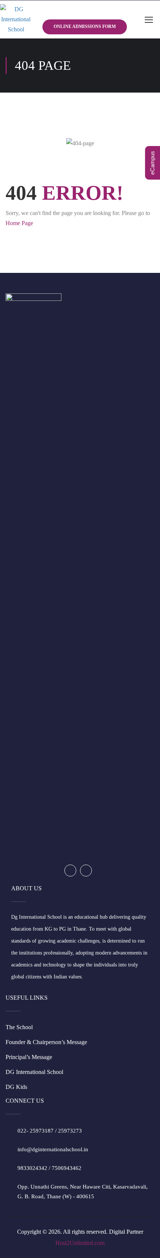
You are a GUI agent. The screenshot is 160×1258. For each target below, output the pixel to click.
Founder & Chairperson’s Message (46, 1042)
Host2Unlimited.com (80, 1243)
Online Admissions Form (85, 26)
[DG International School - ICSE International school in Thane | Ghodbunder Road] (16, 19)
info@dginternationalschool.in (52, 1149)
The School (19, 1027)
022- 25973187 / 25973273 (49, 1131)
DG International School (34, 1072)
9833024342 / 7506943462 (49, 1168)
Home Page (19, 223)
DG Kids (16, 1087)
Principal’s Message (29, 1057)
